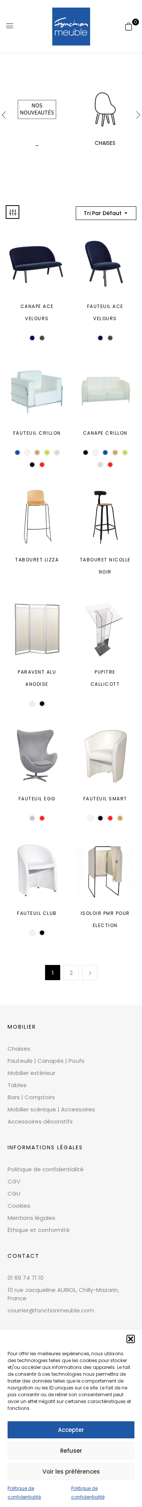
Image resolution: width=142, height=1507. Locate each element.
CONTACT (23, 1256)
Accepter (71, 1430)
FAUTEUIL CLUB (37, 913)
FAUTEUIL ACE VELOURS (105, 312)
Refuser (71, 1451)
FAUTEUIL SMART (105, 798)
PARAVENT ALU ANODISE (37, 678)
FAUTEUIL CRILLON (37, 433)
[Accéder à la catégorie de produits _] (37, 109)
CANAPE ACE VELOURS (37, 312)
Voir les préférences (71, 1472)
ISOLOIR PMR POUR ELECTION (105, 919)
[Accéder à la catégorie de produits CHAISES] (105, 109)
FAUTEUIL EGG (37, 798)
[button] (130, 1339)
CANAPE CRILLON (105, 433)
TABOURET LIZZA (37, 559)
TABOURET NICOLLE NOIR (105, 565)
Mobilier (22, 1027)
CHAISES (105, 143)
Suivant (89, 972)
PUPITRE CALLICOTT (105, 678)
